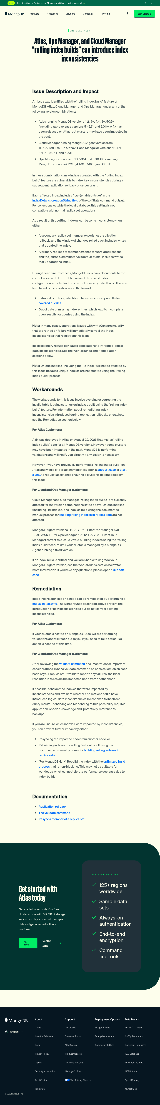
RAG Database (132, 1053)
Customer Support (74, 1062)
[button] (17, 1031)
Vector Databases (133, 1027)
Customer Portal (73, 1036)
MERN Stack (131, 1071)
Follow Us (40, 1088)
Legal (37, 1044)
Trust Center (41, 1080)
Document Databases (135, 1044)
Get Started (144, 14)
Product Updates (73, 1053)
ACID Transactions (134, 1062)
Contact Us (70, 1027)
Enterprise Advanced (105, 1036)
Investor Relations (44, 1036)
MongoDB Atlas (102, 1027)
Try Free (26, 943)
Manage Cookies (73, 1071)
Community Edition (104, 1044)
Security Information (45, 1071)
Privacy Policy (42, 1053)
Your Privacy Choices (80, 1080)
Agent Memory (132, 1080)
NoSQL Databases (133, 1036)
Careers (39, 1027)
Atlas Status (71, 1044)
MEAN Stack (131, 1088)
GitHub (38, 1062)
